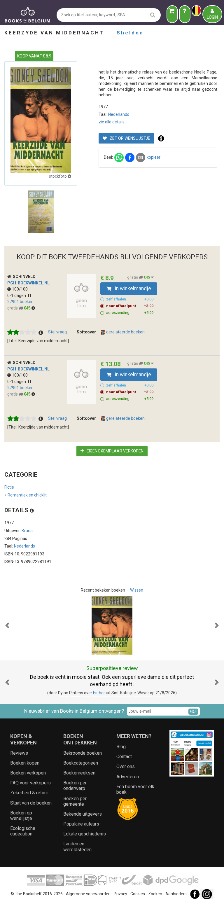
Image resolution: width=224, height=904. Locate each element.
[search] (153, 14)
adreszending (129, 312)
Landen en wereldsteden (77, 846)
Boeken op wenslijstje (21, 815)
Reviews (19, 753)
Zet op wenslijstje (129, 138)
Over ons (125, 766)
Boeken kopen (24, 763)
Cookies (137, 893)
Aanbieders (176, 893)
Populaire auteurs (81, 824)
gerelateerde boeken (125, 332)
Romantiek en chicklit (25, 495)
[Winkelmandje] (172, 14)
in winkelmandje (132, 288)
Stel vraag (57, 332)
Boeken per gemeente (75, 801)
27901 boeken (20, 301)
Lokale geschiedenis (84, 834)
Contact (124, 756)
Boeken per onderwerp (75, 785)
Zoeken (155, 893)
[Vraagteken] (184, 14)
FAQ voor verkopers (30, 783)
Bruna (27, 530)
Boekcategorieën (80, 763)
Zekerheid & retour (29, 792)
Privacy (120, 893)
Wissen (136, 590)
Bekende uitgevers (82, 814)
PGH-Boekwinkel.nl (28, 283)
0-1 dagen (17, 295)
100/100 (20, 289)
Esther (99, 692)
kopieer (153, 157)
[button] (7, 625)
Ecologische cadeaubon (22, 831)
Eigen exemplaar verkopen (115, 451)
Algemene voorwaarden (88, 893)
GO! (193, 711)
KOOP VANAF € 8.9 (34, 56)
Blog (121, 746)
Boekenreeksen (79, 773)
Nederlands (118, 114)
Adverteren (127, 776)
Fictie (9, 487)
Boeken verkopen (28, 773)
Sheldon (130, 33)
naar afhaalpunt (129, 306)
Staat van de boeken (31, 803)
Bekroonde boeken (82, 753)
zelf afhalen (129, 299)
